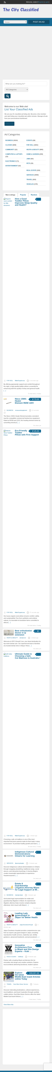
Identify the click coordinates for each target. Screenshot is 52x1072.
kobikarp (20, 956)
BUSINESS (9, 140)
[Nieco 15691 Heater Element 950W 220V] (9, 407)
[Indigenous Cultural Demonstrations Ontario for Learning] (9, 860)
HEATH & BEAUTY (32, 149)
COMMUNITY (9, 149)
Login (46, 2)
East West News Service (20, 984)
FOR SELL (29, 145)
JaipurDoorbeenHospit (26, 924)
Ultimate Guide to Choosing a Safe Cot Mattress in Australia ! (27, 656)
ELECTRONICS (10, 161)
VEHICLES (30, 184)
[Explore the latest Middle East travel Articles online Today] (9, 981)
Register (41, 2)
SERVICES (30, 175)
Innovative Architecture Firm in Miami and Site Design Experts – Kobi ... (27, 948)
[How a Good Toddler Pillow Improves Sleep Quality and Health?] (9, 205)
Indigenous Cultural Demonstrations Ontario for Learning (25, 854)
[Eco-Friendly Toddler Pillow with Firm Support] (9, 435)
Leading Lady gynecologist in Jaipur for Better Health (26, 915)
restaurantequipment (21, 410)
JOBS (28, 159)
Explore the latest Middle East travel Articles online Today (27, 976)
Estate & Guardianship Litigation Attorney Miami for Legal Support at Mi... (27, 886)
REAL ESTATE (31, 170)
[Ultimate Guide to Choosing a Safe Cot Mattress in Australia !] (9, 656)
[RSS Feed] (5, 2)
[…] (18, 422)
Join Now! (9, 124)
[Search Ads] (7, 96)
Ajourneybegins (19, 863)
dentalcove (23, 638)
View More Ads (8, 1004)
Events (29, 140)
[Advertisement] (26, 53)
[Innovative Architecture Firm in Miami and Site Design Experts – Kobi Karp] (9, 954)
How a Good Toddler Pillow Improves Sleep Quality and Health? (26, 202)
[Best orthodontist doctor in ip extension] (9, 635)
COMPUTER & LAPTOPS (13, 154)
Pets (28, 163)
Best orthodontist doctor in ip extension (23, 633)
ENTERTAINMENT (11, 166)
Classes (8, 145)
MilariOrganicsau (20, 380)
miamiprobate (19, 895)
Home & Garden (32, 154)
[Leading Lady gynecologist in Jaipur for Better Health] (9, 922)
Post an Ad (39, 22)
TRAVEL (29, 179)
